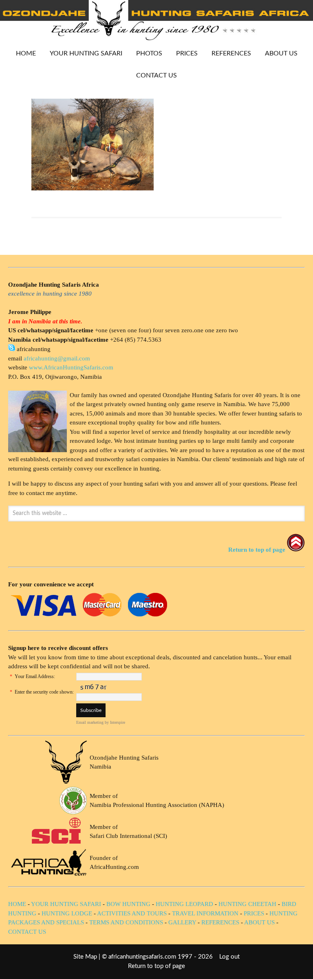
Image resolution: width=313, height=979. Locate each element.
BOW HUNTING (129, 904)
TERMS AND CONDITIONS (126, 922)
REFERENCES (231, 53)
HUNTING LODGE (67, 913)
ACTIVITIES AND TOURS (132, 913)
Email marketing (90, 722)
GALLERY (182, 922)
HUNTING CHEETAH (247, 904)
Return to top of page (156, 966)
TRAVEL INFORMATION (205, 913)
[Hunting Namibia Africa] (156, 38)
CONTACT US (156, 75)
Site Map (85, 957)
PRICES (184, 53)
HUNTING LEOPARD (184, 904)
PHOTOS (146, 53)
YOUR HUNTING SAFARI (83, 53)
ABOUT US (281, 53)
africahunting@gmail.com (57, 358)
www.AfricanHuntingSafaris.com (71, 367)
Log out (229, 957)
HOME (26, 53)
